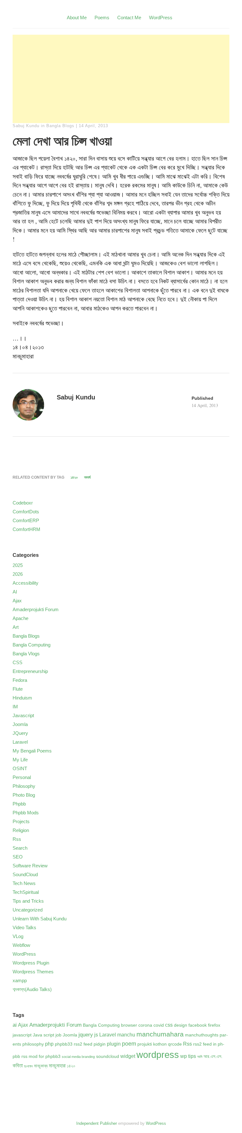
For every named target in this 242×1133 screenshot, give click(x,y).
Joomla (20, 724)
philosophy (33, 1044)
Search (20, 848)
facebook (197, 1025)
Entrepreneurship (30, 671)
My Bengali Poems (32, 750)
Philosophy (24, 786)
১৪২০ (74, 477)
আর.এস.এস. (213, 1056)
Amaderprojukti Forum (36, 609)
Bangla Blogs (60, 125)
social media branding (78, 1057)
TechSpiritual (26, 892)
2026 (18, 574)
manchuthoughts (201, 1035)
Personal (22, 777)
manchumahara (160, 1034)
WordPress (160, 17)
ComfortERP (26, 520)
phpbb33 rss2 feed (73, 1044)
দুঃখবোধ (28, 1066)
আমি (199, 1057)
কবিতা (18, 1065)
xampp (20, 980)
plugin (114, 1044)
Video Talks (24, 927)
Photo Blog (24, 795)
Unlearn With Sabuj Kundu (39, 918)
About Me (77, 17)
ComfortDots (26, 511)
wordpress (157, 1054)
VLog (18, 936)
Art (16, 627)
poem (129, 1043)
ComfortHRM (26, 529)
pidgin (100, 1044)
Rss (17, 839)
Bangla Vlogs (26, 653)
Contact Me (129, 17)
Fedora (20, 680)
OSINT (20, 768)
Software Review (30, 865)
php (49, 1044)
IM (15, 706)
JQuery (20, 733)
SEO (18, 856)
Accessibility (25, 583)
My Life (20, 759)
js (96, 1034)
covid (158, 1025)
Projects (21, 821)
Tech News (24, 883)
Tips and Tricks (28, 901)
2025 (18, 565)
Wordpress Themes (33, 971)
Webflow (21, 945)
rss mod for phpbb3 (40, 1056)
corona (145, 1025)
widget (127, 1056)
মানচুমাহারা (57, 1065)
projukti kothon (152, 1044)
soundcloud (107, 1056)
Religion (21, 830)
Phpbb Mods (26, 812)
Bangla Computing (31, 644)
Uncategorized (28, 909)
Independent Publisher (96, 1123)
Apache (20, 618)
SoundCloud (25, 874)
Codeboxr (23, 502)
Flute (18, 689)
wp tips (188, 1056)
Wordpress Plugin (31, 962)
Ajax (17, 600)
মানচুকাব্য (41, 1066)
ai (15, 1025)
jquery (85, 1034)
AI (15, 591)
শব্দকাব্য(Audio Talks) (32, 989)
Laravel (20, 742)
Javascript (23, 715)
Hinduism (22, 697)
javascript (22, 1035)
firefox (214, 1025)
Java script (43, 1035)
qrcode (175, 1044)
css (169, 1025)
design (180, 1025)
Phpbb (19, 803)
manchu (126, 1034)
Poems (102, 17)
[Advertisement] (121, 79)
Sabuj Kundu (26, 125)
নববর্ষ (87, 477)
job (58, 1035)
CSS (17, 662)
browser (129, 1025)
